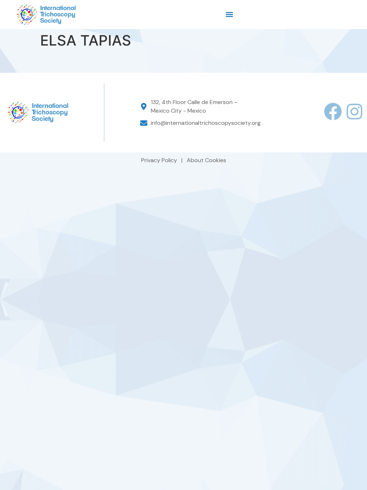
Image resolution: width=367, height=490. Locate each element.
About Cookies (206, 160)
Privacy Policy (159, 160)
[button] (229, 14)
